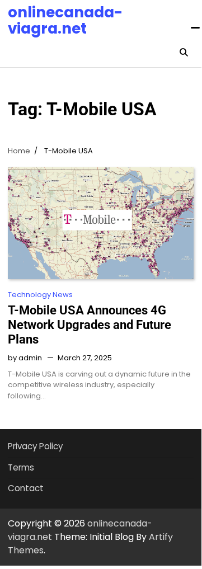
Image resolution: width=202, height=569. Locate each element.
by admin (25, 357)
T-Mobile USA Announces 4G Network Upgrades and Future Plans (89, 324)
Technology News (40, 294)
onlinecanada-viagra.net (65, 20)
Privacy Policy (35, 446)
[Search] (183, 53)
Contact (26, 488)
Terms (21, 467)
